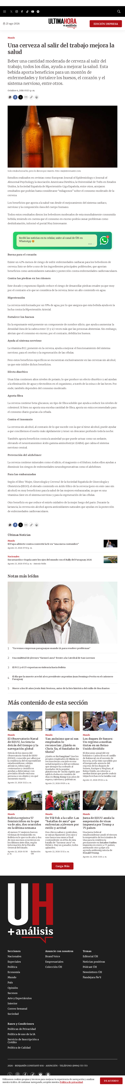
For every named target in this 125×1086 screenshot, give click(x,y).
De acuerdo (111, 1081)
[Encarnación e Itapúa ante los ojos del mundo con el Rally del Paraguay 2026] (110, 559)
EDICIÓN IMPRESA (106, 23)
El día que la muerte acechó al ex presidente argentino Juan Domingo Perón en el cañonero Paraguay (62, 678)
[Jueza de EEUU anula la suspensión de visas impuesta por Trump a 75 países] (100, 800)
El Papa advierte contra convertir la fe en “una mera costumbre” (43, 544)
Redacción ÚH (35, 852)
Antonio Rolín (40, 563)
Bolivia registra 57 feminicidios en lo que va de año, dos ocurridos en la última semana (24, 823)
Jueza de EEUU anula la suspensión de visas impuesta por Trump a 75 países (98, 823)
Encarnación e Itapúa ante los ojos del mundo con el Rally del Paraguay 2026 (50, 559)
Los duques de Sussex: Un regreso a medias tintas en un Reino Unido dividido (98, 743)
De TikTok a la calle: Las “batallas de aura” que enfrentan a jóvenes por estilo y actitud (62, 823)
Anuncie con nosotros (59, 951)
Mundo (11, 38)
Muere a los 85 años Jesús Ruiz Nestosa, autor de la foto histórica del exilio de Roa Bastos (61, 688)
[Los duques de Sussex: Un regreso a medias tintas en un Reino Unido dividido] (100, 721)
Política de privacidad (71, 1082)
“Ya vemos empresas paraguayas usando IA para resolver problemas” (51, 648)
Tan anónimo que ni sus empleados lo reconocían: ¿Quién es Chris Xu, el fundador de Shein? (62, 745)
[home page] (63, 23)
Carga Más (63, 866)
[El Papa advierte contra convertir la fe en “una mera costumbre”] (110, 544)
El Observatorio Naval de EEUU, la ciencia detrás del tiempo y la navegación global (23, 743)
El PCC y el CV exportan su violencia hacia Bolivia (39, 667)
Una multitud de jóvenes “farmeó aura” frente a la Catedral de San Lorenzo (53, 658)
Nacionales (13, 556)
